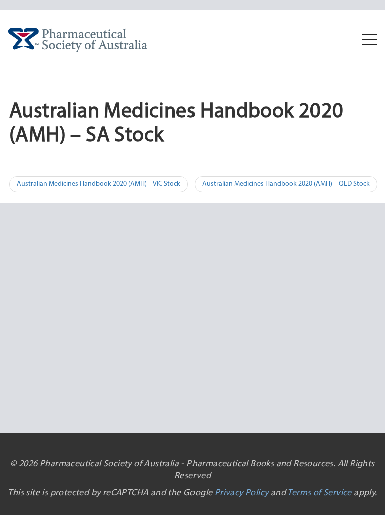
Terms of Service (319, 493)
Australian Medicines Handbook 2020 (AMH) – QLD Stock (286, 184)
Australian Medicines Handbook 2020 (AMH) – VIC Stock (98, 184)
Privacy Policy (242, 493)
